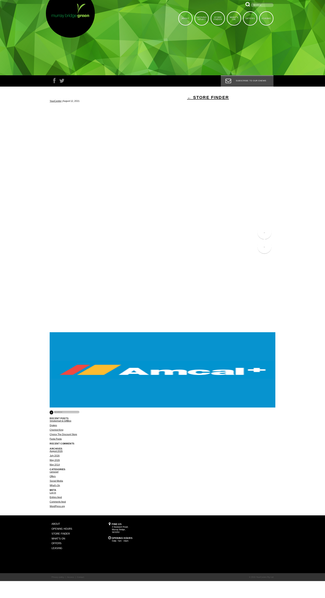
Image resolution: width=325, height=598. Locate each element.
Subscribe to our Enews (251, 81)
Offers (53, 476)
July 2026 (55, 455)
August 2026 (56, 451)
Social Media (56, 481)
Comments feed (58, 501)
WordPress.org (57, 506)
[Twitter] (62, 81)
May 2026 (55, 460)
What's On (55, 485)
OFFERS (250, 18)
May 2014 (55, 464)
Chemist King (56, 430)
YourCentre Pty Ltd (264, 577)
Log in (53, 492)
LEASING (266, 18)
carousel (54, 472)
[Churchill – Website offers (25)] (162, 406)
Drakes (53, 425)
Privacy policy (58, 577)
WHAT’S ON (235, 18)
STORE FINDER (219, 18)
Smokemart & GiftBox (60, 421)
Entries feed (56, 497)
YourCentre (55, 101)
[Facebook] (54, 81)
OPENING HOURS (203, 18)
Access (70, 577)
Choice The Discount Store (63, 434)
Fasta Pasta (56, 439)
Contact (80, 577)
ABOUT (187, 18)
